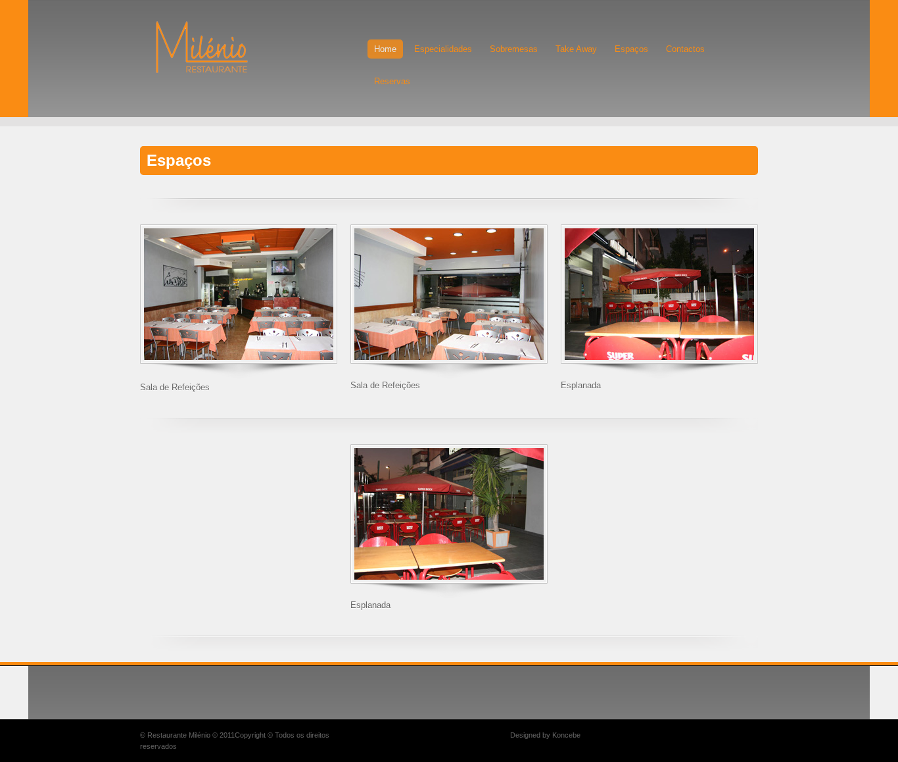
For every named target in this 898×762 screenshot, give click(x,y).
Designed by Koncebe (545, 735)
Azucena (220, 47)
